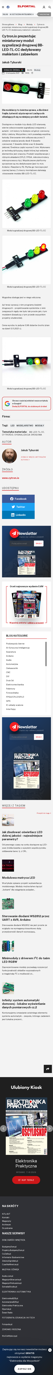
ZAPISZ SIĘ (24, 1369)
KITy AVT (6, 1214)
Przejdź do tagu (43, 813)
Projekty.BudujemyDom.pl (13, 1250)
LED (13, 425)
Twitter (20, 506)
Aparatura (11, 652)
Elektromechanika (15, 684)
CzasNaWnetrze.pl (10, 1264)
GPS (8, 701)
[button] (3, 1128)
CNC (8, 672)
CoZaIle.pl (6, 1254)
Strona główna (8, 24)
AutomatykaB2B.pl (10, 1302)
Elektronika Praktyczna (12, 1305)
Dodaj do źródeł (12, 70)
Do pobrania (7, 1228)
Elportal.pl (6, 1309)
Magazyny (6, 1221)
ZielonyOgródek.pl (10, 1261)
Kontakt (5, 1217)
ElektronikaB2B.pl (10, 1298)
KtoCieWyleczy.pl (9, 1336)
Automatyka (12, 664)
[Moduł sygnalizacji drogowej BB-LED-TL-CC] (26, 203)
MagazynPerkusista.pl (12, 1283)
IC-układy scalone (14, 705)
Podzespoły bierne (15, 643)
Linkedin (21, 514)
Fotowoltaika (12, 692)
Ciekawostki (12, 668)
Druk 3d (10, 680)
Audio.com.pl (7, 1276)
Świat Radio (7, 1312)
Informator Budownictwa (13, 1257)
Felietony (10, 688)
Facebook (20, 498)
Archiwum (6, 1224)
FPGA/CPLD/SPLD (15, 697)
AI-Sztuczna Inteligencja (22, 14)
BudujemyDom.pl (9, 1246)
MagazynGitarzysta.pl (11, 1279)
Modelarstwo (25, 425)
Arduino (10, 656)
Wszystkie (44, 14)
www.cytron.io (10, 477)
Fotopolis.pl (7, 1324)
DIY (7, 676)
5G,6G (5, 14)
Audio (9, 660)
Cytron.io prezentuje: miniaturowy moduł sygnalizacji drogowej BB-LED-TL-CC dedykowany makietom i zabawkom (25, 27)
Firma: (6, 416)
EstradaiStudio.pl (9, 1286)
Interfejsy (11, 709)
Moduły (29, 24)
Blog (20, 24)
